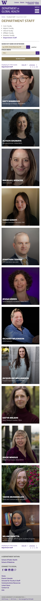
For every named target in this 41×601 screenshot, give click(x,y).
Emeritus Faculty (8, 35)
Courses (16, 2)
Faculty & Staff (11, 17)
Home (3, 17)
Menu (37, 7)
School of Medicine (8, 562)
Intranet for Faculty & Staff (11, 581)
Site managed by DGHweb (26, 599)
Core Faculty (7, 26)
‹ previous (32, 65)
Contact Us (31, 3)
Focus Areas (6, 50)
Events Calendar (7, 578)
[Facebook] (3, 570)
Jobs (3, 590)
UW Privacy (5, 599)
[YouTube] (6, 570)
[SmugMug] (15, 570)
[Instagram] (9, 570)
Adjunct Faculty (8, 28)
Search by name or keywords (13, 44)
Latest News (6, 585)
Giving (37, 3)
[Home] (10, 10)
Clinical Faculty (8, 31)
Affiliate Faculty (8, 33)
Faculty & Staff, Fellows (32, 2)
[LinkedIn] (12, 570)
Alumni (22, 2)
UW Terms (13, 599)
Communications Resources (11, 583)
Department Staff (10, 38)
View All (24, 65)
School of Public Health (9, 560)
